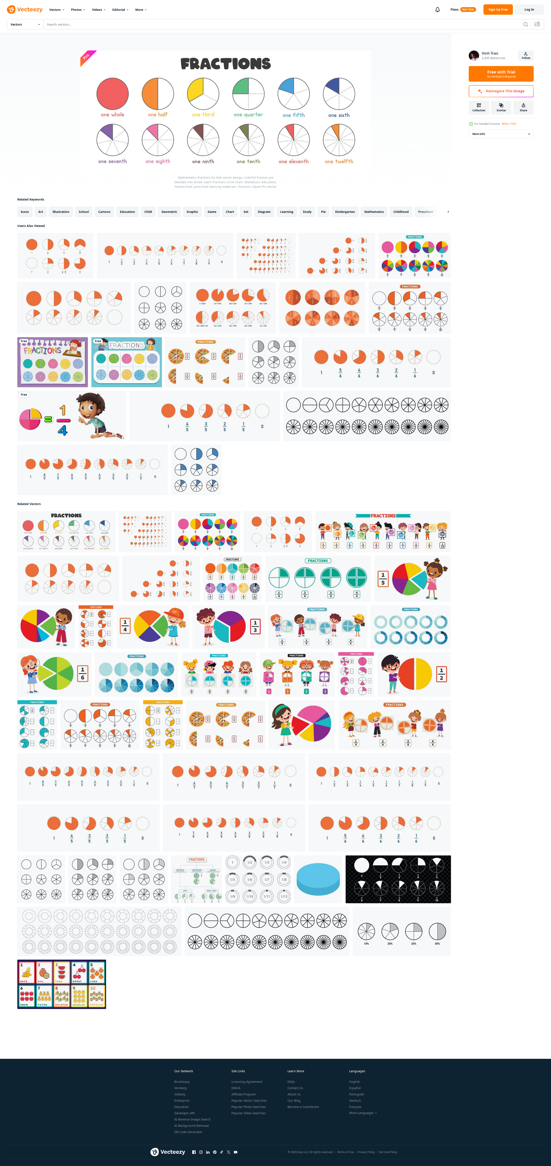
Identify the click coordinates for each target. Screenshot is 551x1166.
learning (286, 212)
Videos (97, 10)
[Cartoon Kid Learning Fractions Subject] (412, 578)
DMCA (235, 1088)
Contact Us (295, 1088)
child (148, 212)
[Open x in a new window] (228, 1152)
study (307, 212)
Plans (455, 9)
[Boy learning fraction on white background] (71, 416)
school (84, 212)
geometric (169, 212)
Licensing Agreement (246, 1082)
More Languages (361, 1113)
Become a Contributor (303, 1107)
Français (355, 1107)
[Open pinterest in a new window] (215, 1152)
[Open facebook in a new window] (194, 1152)
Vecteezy (180, 1088)
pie (323, 212)
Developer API (184, 1113)
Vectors (55, 10)
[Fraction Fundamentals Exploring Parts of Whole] (196, 879)
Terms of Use (345, 1152)
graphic (192, 212)
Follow (526, 58)
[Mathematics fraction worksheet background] (126, 362)
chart (230, 212)
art (40, 212)
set (246, 212)
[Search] (525, 24)
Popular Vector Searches (249, 1100)
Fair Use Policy (388, 1152)
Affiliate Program (243, 1094)
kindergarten (345, 212)
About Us (294, 1094)
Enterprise (181, 1100)
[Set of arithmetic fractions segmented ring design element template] (258, 879)
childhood (401, 212)
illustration (61, 212)
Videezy (179, 1094)
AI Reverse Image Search (192, 1119)
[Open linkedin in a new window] (208, 1152)
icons (25, 212)
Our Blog (294, 1100)
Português (356, 1094)
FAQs (291, 1082)
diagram (264, 212)
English (354, 1082)
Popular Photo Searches (248, 1107)
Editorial (118, 10)
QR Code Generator (188, 1132)
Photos (76, 10)
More (139, 10)
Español (355, 1088)
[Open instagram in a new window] (201, 1152)
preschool (425, 212)
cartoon (104, 212)
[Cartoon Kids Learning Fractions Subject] (383, 531)
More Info (478, 134)
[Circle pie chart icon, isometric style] (318, 879)
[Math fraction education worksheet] (52, 362)
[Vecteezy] (24, 9)
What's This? (509, 124)
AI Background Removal (191, 1126)
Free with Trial (501, 73)
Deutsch (355, 1100)
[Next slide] (444, 212)
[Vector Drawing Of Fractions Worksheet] (415, 256)
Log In (529, 9)
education (127, 212)
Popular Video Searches (248, 1113)
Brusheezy (181, 1082)
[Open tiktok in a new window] (221, 1152)
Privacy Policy (366, 1152)
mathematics (374, 212)
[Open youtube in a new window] (235, 1152)
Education (181, 1107)
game (212, 212)
